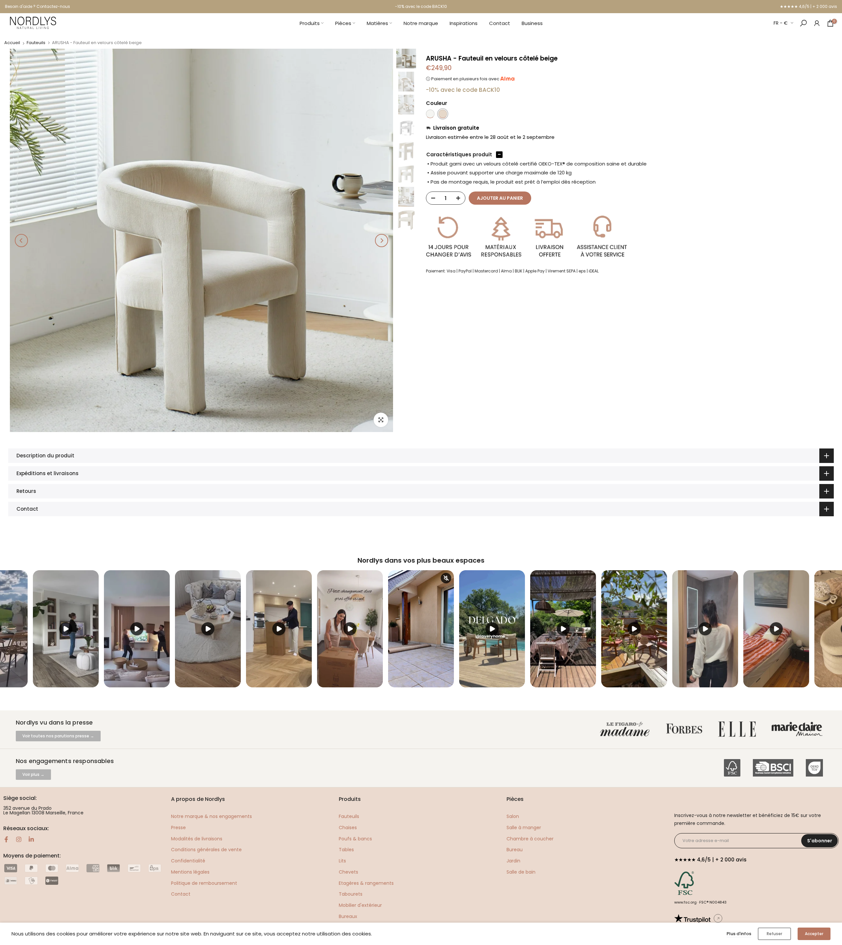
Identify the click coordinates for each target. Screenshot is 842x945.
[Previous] (21, 240)
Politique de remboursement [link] (204, 883)
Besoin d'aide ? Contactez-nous (37, 6)
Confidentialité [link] (188, 860)
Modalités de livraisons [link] (196, 838)
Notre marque (421, 23)
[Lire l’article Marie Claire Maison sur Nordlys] (798, 729)
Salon (513, 816)
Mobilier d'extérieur (360, 905)
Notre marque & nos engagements (211, 816)
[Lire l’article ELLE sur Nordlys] (738, 729)
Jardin (513, 860)
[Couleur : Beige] (442, 114)
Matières (377, 23)
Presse (178, 827)
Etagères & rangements (366, 883)
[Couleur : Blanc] (430, 114)
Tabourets (350, 894)
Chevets (348, 872)
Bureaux (348, 916)
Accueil (12, 42)
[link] (817, 22)
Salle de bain (521, 872)
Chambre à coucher (530, 838)
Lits (342, 860)
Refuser (774, 933)
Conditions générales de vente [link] (206, 849)
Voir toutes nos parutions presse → (58, 736)
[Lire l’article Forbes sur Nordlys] (685, 729)
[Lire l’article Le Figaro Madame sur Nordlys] (626, 729)
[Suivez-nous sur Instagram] (19, 839)
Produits (310, 23)
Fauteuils (36, 42)
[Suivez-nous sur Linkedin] (31, 839)
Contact (499, 23)
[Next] (381, 240)
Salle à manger (524, 827)
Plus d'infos (739, 934)
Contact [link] (180, 894)
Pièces (343, 23)
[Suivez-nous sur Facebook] (6, 839)
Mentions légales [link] (190, 872)
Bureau (515, 849)
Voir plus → (33, 774)
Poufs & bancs (355, 838)
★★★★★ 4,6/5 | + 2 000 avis (808, 6)
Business (532, 23)
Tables (346, 849)
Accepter (814, 933)
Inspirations (464, 23)
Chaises (348, 827)
